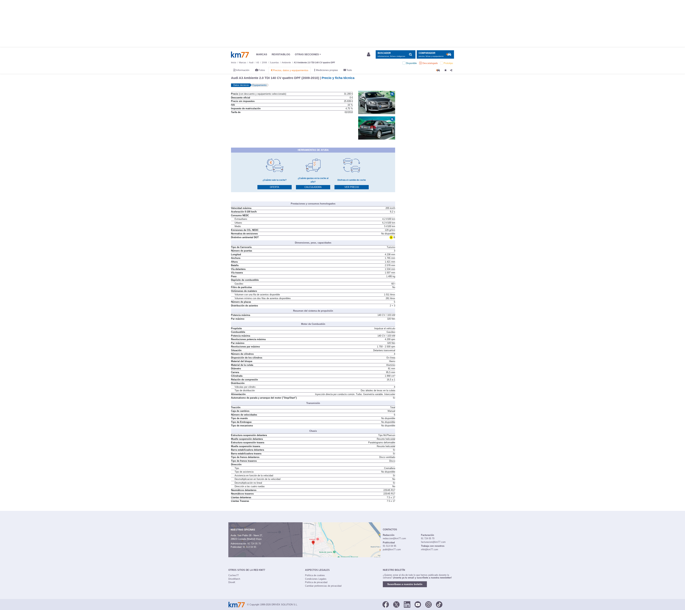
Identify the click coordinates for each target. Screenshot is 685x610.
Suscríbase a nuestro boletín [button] (404, 584)
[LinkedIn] (407, 604)
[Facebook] (385, 604)
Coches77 (233, 575)
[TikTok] (439, 604)
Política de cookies (315, 575)
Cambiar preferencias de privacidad (323, 586)
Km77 (240, 54)
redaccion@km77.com (394, 538)
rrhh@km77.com (429, 549)
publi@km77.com (392, 549)
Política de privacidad (316, 582)
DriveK (231, 582)
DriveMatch (234, 579)
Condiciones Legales (315, 579)
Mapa (259, 539)
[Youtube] (418, 604)
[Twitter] (396, 604)
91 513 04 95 (249, 547)
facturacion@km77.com (433, 542)
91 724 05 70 (254, 543)
